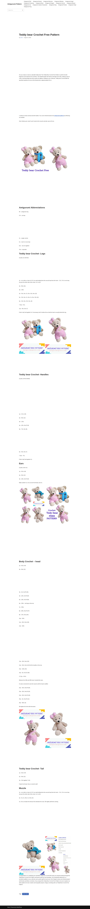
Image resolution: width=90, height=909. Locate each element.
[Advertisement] (45, 20)
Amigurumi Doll (27, 1)
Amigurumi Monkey (59, 1)
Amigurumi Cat (27, 4)
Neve (8, 907)
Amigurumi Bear (39, 3)
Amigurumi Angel (69, 1)
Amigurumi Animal (37, 1)
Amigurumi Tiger (72, 4)
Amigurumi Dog (52, 4)
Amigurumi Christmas (29, 3)
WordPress (19, 907)
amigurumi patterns (59, 115)
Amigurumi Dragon (49, 3)
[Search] (22, 10)
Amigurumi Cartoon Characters (40, 4)
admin (21, 37)
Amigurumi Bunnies (48, 1)
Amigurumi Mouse (71, 3)
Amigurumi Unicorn (60, 3)
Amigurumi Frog (27, 6)
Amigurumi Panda (62, 4)
